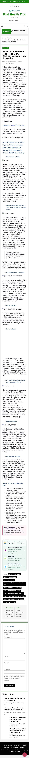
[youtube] (18, 6)
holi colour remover (9, 580)
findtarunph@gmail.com (10, 61)
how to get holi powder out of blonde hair (14, 583)
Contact (10, 745)
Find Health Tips (14, 14)
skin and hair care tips (10, 602)
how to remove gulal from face (12, 590)
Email (6, 663)
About (5, 745)
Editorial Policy (14, 747)
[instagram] (12, 6)
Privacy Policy (17, 745)
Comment (8, 637)
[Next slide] (27, 1)
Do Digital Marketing (14, 751)
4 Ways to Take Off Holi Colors (13, 125)
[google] (16, 6)
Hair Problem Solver (10, 529)
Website (7, 669)
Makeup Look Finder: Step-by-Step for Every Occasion (13, 1)
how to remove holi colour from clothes (14, 596)
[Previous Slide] (25, 1)
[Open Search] (24, 25)
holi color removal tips (14, 574)
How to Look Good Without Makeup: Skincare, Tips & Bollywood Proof (18, 730)
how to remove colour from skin (12, 587)
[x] (14, 6)
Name (6, 656)
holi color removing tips (10, 577)
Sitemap (22, 747)
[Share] (24, 754)
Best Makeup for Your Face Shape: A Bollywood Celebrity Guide (18, 719)
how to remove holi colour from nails (14, 599)
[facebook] (10, 6)
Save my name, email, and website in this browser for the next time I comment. (14, 678)
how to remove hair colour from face (13, 593)
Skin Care (5, 48)
